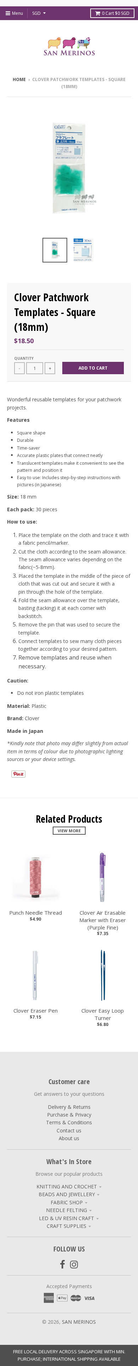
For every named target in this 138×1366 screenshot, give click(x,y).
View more (69, 830)
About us (69, 1138)
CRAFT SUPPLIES (66, 1226)
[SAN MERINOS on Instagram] (74, 1264)
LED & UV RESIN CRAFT (66, 1218)
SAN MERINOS (79, 1321)
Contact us (69, 1130)
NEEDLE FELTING (66, 1210)
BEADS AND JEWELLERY (67, 1194)
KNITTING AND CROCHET (66, 1186)
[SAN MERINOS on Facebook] (62, 1264)
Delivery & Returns (69, 1107)
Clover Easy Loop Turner (102, 1014)
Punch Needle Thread (35, 912)
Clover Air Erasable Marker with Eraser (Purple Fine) (102, 920)
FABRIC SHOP (67, 1202)
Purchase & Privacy (69, 1114)
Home (19, 79)
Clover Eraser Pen (35, 1010)
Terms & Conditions (69, 1122)
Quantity (24, 358)
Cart (116, 13)
